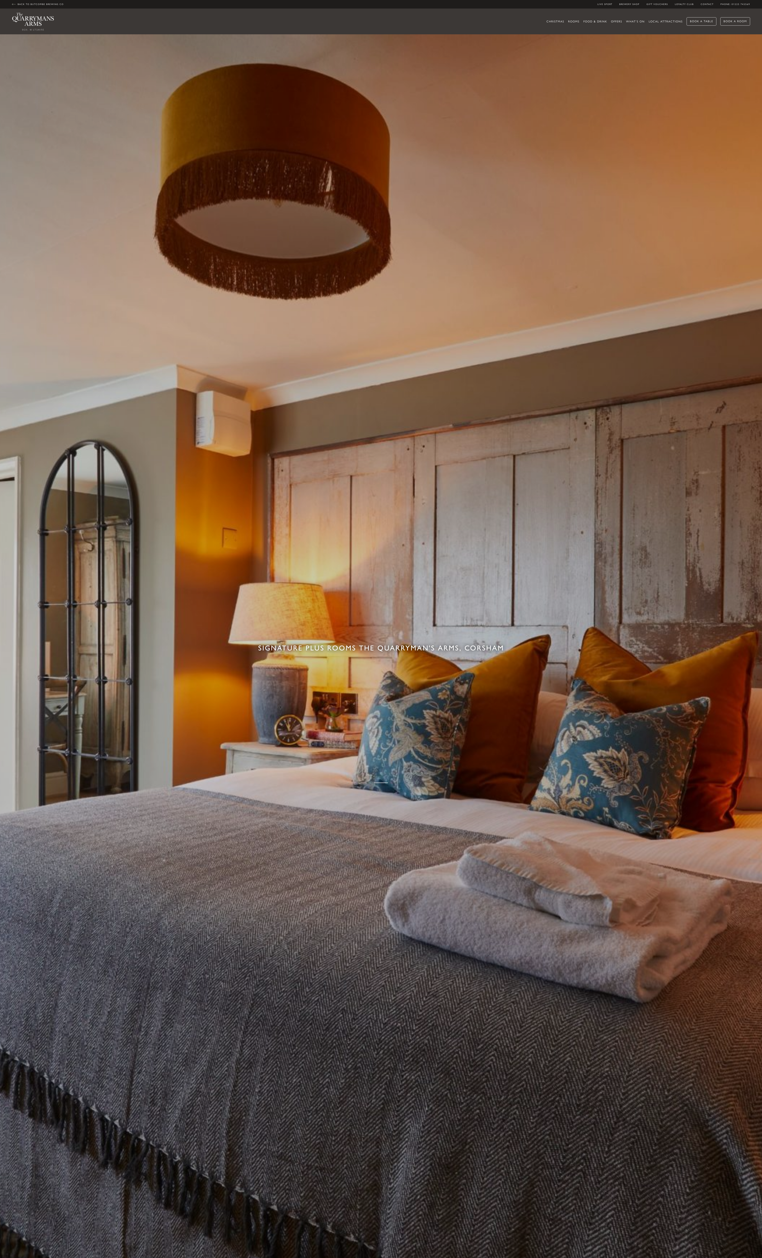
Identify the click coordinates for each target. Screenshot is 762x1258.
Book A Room (735, 21)
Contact (707, 4)
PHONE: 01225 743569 (735, 4)
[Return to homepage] (33, 21)
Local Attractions (666, 21)
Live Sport (604, 4)
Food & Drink (595, 21)
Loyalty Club (684, 4)
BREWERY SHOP (629, 4)
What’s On (635, 21)
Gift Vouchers (657, 4)
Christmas (555, 21)
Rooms (573, 21)
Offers (616, 21)
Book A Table (701, 21)
